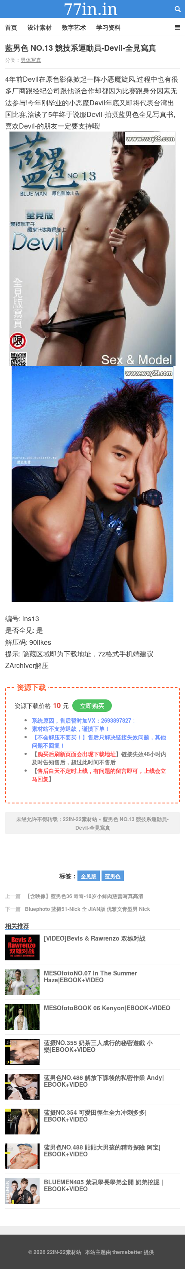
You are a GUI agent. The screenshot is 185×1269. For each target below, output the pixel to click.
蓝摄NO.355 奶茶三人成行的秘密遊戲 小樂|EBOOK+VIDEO (98, 1046)
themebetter (127, 1252)
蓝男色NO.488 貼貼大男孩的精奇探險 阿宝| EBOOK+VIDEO (102, 1150)
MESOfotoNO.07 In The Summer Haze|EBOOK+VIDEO (90, 976)
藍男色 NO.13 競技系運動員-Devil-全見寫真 (80, 47)
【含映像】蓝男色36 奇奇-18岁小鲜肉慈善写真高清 (84, 896)
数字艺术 (74, 27)
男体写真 (31, 59)
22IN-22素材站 (92, 9)
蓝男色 (112, 876)
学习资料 (108, 27)
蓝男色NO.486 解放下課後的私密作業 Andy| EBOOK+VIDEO (104, 1081)
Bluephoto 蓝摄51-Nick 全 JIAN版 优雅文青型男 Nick (87, 909)
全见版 (88, 876)
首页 (11, 27)
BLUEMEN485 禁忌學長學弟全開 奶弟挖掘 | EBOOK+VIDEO (103, 1185)
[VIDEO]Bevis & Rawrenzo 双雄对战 (94, 938)
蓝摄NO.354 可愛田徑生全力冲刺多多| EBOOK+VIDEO (95, 1116)
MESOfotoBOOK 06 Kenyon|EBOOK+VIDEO (107, 1008)
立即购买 (92, 705)
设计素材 (40, 27)
